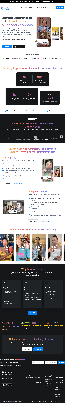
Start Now (37, 385)
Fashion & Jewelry (59, 377)
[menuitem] (6, 8)
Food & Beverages (59, 380)
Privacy (39, 401)
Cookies (44, 401)
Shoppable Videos (29, 377)
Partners (37, 377)
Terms (33, 401)
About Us (37, 375)
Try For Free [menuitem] (60, 7)
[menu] (32, 7)
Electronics (58, 385)
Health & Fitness (59, 382)
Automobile (58, 392)
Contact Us (38, 382)
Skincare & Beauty (59, 375)
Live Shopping (28, 375)
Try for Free (7, 183)
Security (50, 401)
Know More (17, 183)
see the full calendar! (47, 1)
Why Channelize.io (39, 380)
